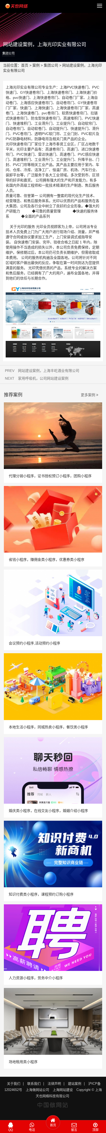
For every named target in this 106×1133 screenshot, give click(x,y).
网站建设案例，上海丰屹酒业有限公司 (48, 371)
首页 (24, 65)
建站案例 (74, 1084)
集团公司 (8, 53)
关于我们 (13, 1084)
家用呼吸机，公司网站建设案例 (43, 378)
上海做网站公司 (37, 1090)
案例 (36, 65)
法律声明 (54, 1084)
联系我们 (34, 1084)
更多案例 (89, 395)
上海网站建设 (63, 1090)
